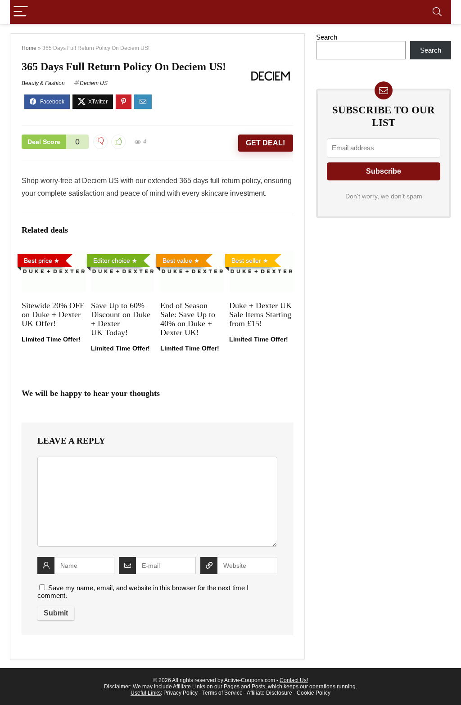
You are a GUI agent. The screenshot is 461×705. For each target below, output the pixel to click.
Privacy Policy (180, 693)
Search (326, 37)
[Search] (437, 12)
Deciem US (94, 83)
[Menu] (21, 12)
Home (29, 48)
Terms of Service (222, 693)
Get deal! (265, 143)
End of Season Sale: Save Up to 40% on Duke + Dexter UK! (187, 319)
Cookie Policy (313, 693)
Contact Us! (294, 680)
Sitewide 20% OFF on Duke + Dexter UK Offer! (53, 314)
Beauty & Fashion (43, 83)
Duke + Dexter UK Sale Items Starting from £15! (260, 314)
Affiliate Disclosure (269, 693)
